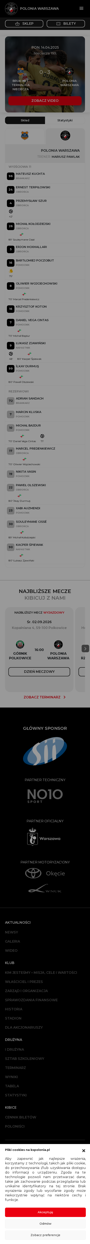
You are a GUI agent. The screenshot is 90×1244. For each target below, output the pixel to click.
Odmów (45, 1224)
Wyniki (11, 1077)
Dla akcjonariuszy (24, 1027)
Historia (13, 1009)
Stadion (13, 1018)
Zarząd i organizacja (26, 991)
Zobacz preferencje (45, 1235)
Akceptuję (45, 1212)
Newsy (11, 932)
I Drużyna (14, 1050)
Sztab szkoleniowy (24, 1059)
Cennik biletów (20, 1117)
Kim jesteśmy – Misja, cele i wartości (41, 973)
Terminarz (15, 1068)
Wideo (11, 951)
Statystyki (16, 1095)
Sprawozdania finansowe (31, 1000)
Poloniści (15, 1126)
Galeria (12, 941)
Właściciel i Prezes (24, 982)
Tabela (12, 1086)
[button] (84, 1150)
